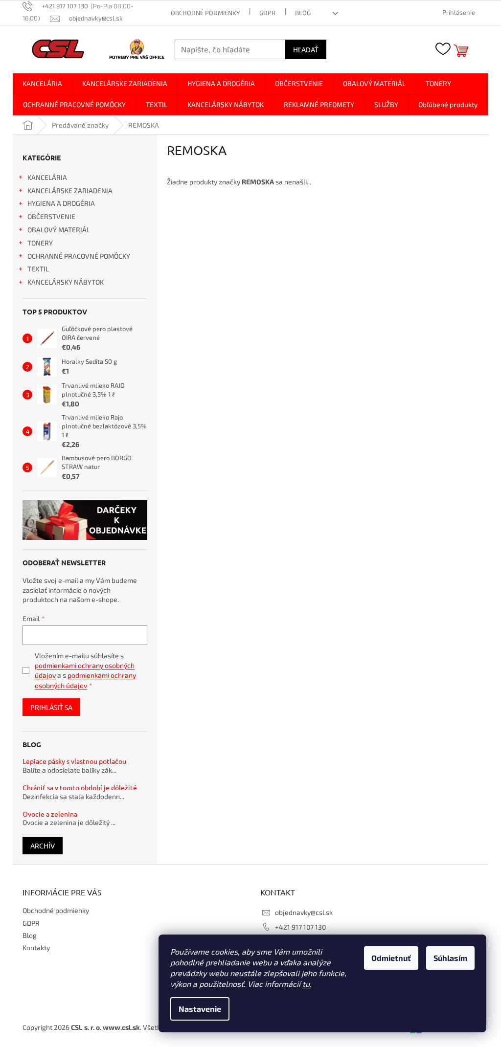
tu (306, 983)
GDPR (267, 13)
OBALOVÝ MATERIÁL (58, 229)
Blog (303, 13)
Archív (42, 845)
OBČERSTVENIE (51, 216)
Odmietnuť (391, 957)
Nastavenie (200, 1008)
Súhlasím (450, 957)
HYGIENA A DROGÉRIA (61, 203)
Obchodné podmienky (205, 13)
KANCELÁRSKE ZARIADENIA (70, 190)
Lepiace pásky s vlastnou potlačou (74, 761)
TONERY (40, 243)
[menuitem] (42, 83)
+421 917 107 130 (300, 927)
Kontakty (36, 947)
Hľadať (306, 49)
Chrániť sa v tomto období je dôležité (80, 787)
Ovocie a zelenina (50, 814)
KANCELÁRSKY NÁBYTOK (65, 282)
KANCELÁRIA (47, 177)
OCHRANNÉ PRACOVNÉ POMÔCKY (78, 256)
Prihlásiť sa (51, 707)
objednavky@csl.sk (304, 912)
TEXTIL (38, 269)
